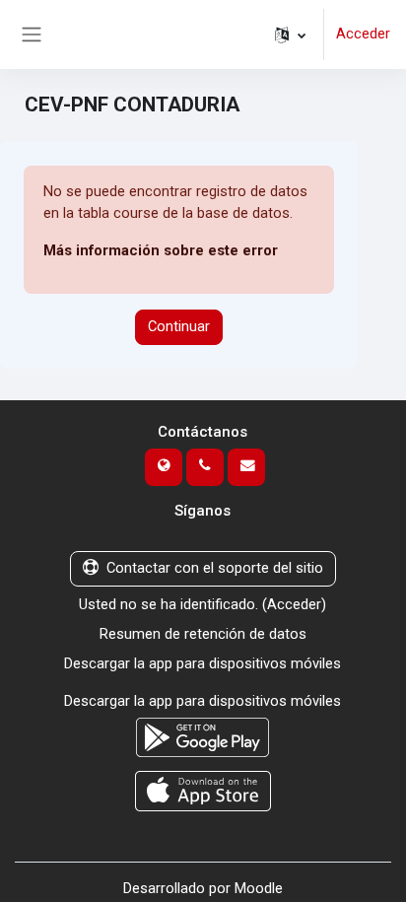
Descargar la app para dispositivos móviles (202, 663)
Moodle (259, 888)
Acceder (363, 33)
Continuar (179, 326)
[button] (290, 34)
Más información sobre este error (160, 250)
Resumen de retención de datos (203, 634)
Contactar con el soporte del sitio (214, 568)
